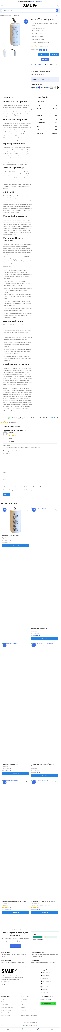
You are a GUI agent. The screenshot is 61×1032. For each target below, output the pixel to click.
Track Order (24, 999)
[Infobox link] (5, 952)
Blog (22, 1012)
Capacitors (16, 15)
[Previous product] (55, 16)
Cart (22, 1004)
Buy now (54, 54)
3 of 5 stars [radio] (14, 450)
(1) (10, 907)
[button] (2, 32)
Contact (3, 1001)
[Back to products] (57, 16)
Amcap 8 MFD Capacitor (10, 764)
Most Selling (45, 975)
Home (2, 15)
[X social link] (37, 74)
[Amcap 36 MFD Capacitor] (15, 520)
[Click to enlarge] (3, 44)
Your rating (6, 450)
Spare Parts (45, 992)
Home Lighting (46, 984)
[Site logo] (30, 5)
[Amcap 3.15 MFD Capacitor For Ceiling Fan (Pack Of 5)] (44, 840)
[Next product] (59, 16)
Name (5, 472)
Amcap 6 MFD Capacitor (39, 629)
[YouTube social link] (4, 985)
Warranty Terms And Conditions (29, 1015)
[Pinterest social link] (39, 74)
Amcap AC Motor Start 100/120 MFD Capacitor (42, 765)
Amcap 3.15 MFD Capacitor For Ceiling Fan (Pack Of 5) (43, 902)
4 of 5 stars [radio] (15, 450)
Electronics (45, 989)
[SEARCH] (57, 10)
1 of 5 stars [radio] (11, 450)
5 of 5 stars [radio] (16, 450)
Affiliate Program (5, 1015)
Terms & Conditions (6, 1012)
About (2, 999)
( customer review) (43, 46)
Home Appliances (46, 981)
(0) (10, 540)
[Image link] (9, 971)
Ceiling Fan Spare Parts (43, 905)
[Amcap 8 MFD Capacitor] (15, 703)
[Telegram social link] (43, 74)
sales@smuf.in (33, 1)
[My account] (57, 5)
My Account (24, 1001)
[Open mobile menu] (2, 5)
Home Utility (45, 986)
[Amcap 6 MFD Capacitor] (44, 567)
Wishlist (23, 1007)
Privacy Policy (4, 1004)
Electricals (8, 15)
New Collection (46, 972)
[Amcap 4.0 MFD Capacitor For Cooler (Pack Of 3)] (15, 840)
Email (5, 479)
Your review (6, 453)
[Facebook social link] (35, 74)
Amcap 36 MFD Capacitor (10, 536)
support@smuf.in (48, 999)
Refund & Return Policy (7, 1007)
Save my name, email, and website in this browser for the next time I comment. (25, 486)
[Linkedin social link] (41, 74)
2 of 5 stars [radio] (12, 450)
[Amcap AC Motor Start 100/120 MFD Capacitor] (44, 703)
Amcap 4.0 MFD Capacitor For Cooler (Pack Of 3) (14, 902)
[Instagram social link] (2, 985)
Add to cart (43, 54)
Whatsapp (39, 1)
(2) (39, 907)
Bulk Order (23, 1010)
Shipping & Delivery (6, 1010)
